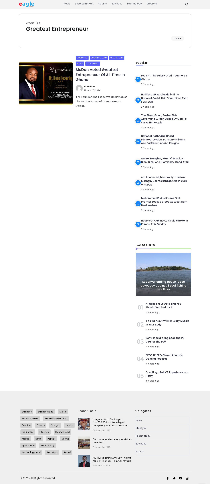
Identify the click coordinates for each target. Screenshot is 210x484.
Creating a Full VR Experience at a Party (167, 374)
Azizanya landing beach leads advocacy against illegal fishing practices (163, 285)
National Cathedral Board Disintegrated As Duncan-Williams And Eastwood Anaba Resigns (163, 139)
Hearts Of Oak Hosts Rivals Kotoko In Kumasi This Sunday (164, 222)
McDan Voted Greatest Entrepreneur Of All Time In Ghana (100, 74)
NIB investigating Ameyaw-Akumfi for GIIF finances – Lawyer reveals (112, 459)
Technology (143, 436)
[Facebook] (167, 478)
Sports (139, 451)
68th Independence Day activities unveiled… (112, 441)
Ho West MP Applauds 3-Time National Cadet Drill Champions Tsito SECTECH (164, 98)
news (138, 420)
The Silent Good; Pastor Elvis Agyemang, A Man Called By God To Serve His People (164, 119)
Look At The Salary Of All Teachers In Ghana (164, 77)
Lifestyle (140, 428)
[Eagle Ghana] (26, 4)
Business (140, 443)
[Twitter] (174, 478)
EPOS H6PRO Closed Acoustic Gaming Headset (164, 357)
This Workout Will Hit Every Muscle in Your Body (167, 322)
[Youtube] (180, 478)
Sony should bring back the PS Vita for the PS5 (165, 339)
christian (89, 86)
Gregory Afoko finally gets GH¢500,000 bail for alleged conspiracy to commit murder (110, 422)
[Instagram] (187, 478)
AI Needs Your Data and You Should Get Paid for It (163, 305)
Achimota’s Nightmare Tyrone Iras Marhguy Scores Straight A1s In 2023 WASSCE (164, 181)
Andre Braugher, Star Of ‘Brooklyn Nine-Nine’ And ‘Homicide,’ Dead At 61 (165, 160)
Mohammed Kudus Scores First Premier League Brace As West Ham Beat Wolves (164, 201)
